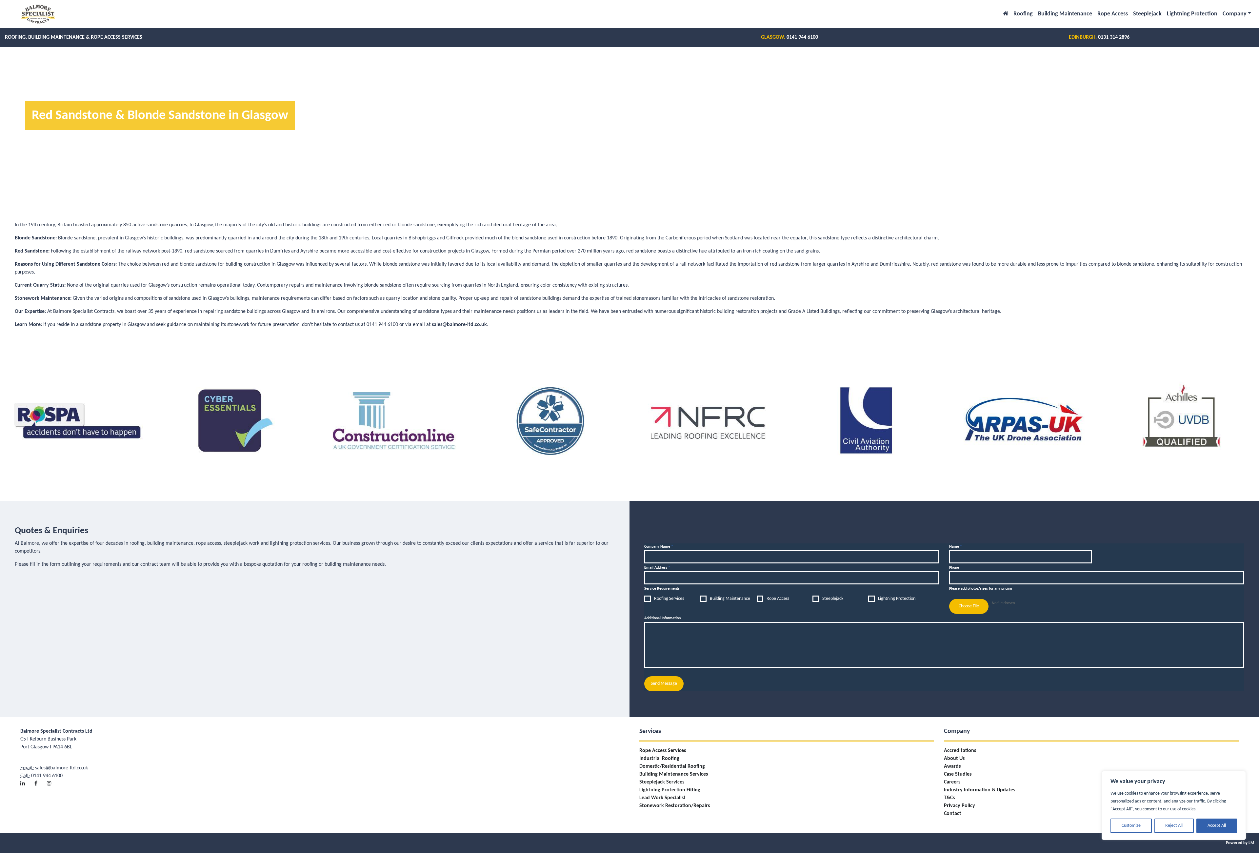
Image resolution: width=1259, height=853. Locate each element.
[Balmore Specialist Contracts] (38, 14)
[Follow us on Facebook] (40, 778)
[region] (1174, 805)
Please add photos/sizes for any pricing (980, 589)
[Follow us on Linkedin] (26, 778)
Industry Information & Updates (979, 790)
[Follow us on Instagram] (53, 778)
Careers (952, 782)
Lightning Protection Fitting (669, 790)
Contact (952, 813)
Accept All (1217, 825)
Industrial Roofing (659, 758)
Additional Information (662, 618)
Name (955, 547)
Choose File (969, 606)
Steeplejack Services (661, 782)
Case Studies (957, 774)
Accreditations (960, 750)
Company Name (658, 547)
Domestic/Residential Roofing (672, 766)
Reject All (1174, 825)
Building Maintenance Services (673, 774)
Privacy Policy (959, 805)
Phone (954, 568)
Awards (952, 766)
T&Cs (949, 798)
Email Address (657, 568)
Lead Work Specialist (662, 798)
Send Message (664, 683)
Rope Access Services (662, 750)
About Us (954, 758)
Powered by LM (1240, 843)
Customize (1131, 825)
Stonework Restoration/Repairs (674, 805)
